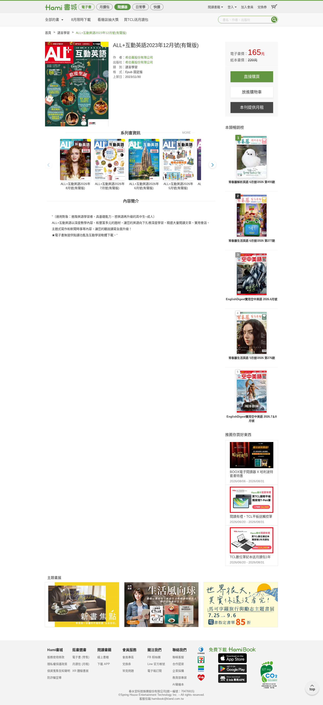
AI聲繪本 (178, 684)
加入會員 (247, 6)
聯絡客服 (178, 657)
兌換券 (262, 6)
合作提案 (178, 664)
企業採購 (178, 670)
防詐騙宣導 (54, 677)
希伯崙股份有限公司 (139, 57)
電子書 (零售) (80, 657)
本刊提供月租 (252, 107)
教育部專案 (179, 677)
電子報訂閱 (154, 670)
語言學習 (63, 33)
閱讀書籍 (214, 6)
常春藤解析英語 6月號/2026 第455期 (252, 182)
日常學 (140, 7)
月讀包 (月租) (80, 664)
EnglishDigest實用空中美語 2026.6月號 (251, 299)
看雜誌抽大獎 (108, 20)
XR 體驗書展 (80, 670)
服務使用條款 (55, 657)
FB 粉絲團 (154, 657)
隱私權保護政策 (57, 664)
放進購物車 (252, 92)
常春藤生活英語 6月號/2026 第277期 (252, 240)
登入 (231, 6)
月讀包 (104, 7)
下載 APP (103, 664)
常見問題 (128, 670)
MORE (186, 132)
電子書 (86, 7)
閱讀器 (122, 7)
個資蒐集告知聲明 (58, 670)
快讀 (157, 7)
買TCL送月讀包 (136, 20)
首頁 (48, 33)
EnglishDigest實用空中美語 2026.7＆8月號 (252, 419)
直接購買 (252, 77)
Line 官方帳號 (156, 664)
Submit (274, 19)
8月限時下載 (81, 20)
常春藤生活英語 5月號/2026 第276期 (252, 358)
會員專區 (128, 657)
